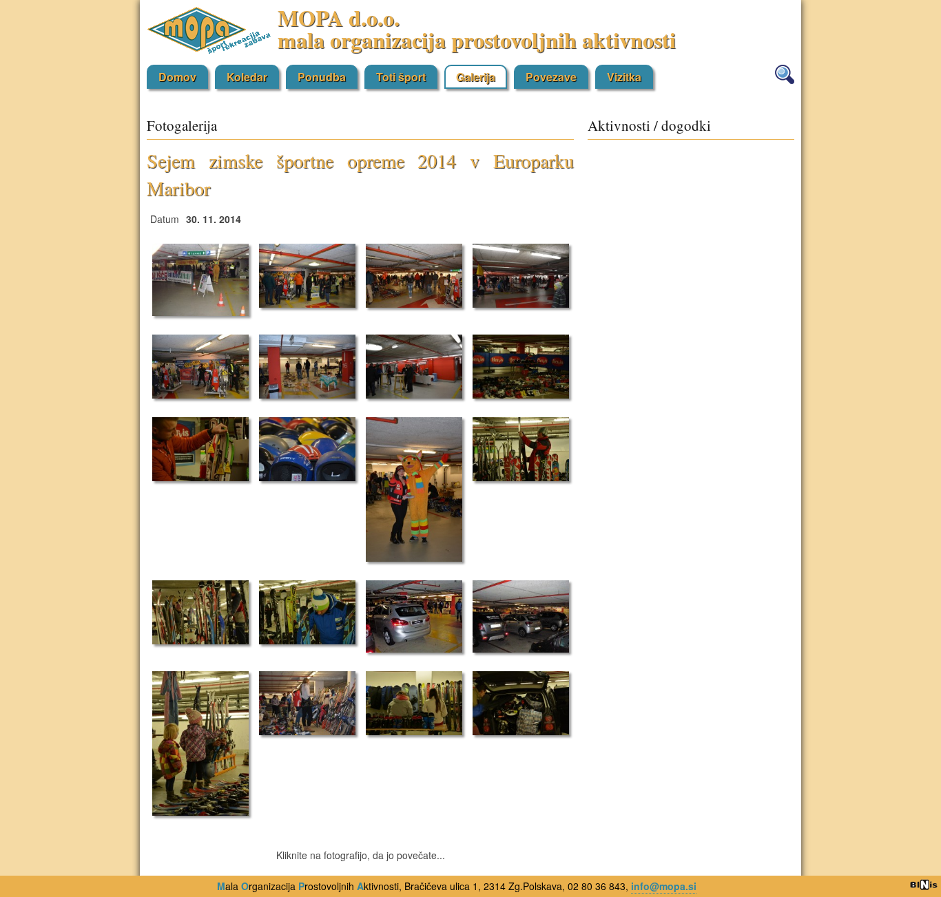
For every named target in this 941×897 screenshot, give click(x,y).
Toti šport (401, 77)
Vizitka (624, 77)
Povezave (551, 77)
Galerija (475, 77)
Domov (177, 77)
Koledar (247, 77)
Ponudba (322, 77)
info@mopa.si (663, 886)
